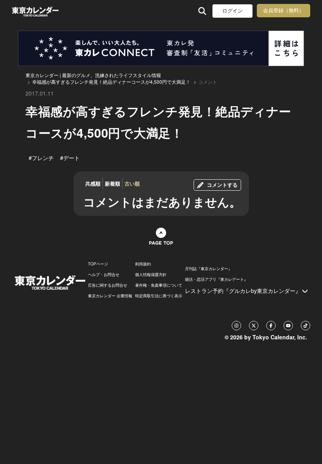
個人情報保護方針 (150, 274)
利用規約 (143, 264)
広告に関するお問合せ (107, 285)
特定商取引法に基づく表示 (158, 296)
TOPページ (98, 264)
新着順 (112, 183)
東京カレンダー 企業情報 (110, 296)
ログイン (232, 11)
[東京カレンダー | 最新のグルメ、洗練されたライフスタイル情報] (35, 11)
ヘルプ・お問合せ (103, 274)
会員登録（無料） (283, 10)
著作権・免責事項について (158, 285)
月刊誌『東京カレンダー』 (208, 269)
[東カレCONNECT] (161, 48)
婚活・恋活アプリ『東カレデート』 (216, 279)
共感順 (93, 183)
